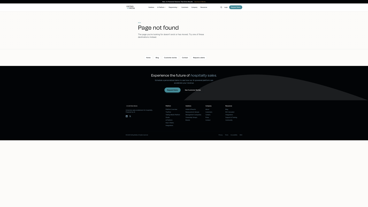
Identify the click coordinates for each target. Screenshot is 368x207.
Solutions (151, 7)
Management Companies (193, 114)
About (207, 109)
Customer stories (170, 58)
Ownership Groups (191, 117)
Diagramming (173, 7)
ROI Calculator (229, 112)
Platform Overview (171, 109)
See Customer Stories (193, 90)
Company (194, 7)
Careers (207, 114)
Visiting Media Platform (173, 114)
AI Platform (161, 7)
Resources (203, 7)
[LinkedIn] (127, 116)
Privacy (221, 135)
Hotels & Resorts (191, 109)
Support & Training (231, 117)
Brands (188, 120)
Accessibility (234, 135)
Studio (168, 117)
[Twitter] (130, 116)
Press (207, 117)
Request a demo (199, 58)
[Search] (221, 7)
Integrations (169, 125)
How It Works (170, 123)
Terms (226, 135)
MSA (241, 135)
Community (228, 120)
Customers (184, 7)
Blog (157, 58)
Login (226, 7)
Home (148, 58)
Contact (185, 58)
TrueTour (168, 112)
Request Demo (235, 7)
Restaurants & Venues (192, 112)
